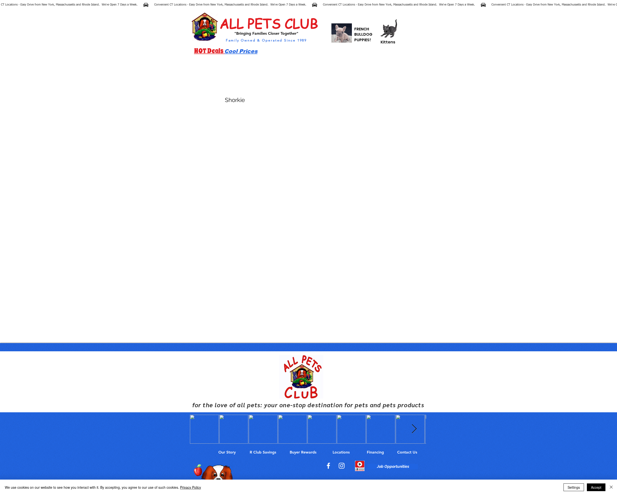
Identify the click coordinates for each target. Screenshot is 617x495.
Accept (596, 487)
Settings (574, 487)
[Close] (611, 487)
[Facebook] (328, 466)
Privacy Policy (190, 487)
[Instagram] (342, 466)
